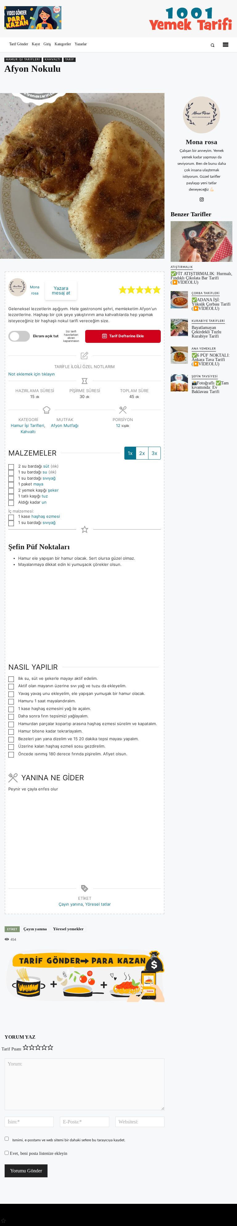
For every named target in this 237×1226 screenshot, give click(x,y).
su (45, 471)
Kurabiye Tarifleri (208, 321)
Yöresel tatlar (98, 904)
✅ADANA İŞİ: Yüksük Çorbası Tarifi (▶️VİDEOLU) (211, 304)
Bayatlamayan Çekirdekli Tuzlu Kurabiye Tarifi (206, 332)
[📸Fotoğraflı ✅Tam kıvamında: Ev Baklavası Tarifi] (179, 383)
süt (46, 466)
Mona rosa (201, 142)
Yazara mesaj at (61, 290)
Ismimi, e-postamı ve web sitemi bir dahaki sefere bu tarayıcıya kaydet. (68, 1140)
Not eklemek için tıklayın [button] (31, 373)
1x (130, 453)
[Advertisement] (84, 610)
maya (38, 483)
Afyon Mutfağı (64, 425)
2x (142, 453)
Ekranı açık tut (46, 336)
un (44, 502)
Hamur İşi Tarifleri (23, 59)
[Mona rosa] (201, 114)
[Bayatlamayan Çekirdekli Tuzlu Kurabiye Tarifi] (179, 327)
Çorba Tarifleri (206, 293)
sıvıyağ (49, 478)
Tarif (69, 59)
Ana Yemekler (204, 348)
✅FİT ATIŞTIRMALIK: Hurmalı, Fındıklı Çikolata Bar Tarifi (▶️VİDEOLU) (201, 278)
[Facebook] (184, 81)
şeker (53, 490)
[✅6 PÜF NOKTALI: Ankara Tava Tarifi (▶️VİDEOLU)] (179, 355)
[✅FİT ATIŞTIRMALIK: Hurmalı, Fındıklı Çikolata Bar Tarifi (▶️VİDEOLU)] (201, 241)
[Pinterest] (198, 81)
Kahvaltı (52, 59)
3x (154, 453)
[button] (212, 45)
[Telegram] (226, 81)
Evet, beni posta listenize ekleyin (38, 1153)
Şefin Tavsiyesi (205, 376)
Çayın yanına (71, 904)
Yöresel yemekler (68, 929)
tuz (45, 495)
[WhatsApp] (212, 81)
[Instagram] (201, 198)
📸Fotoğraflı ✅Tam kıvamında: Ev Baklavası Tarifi (210, 387)
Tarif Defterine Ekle (126, 336)
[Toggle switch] (19, 336)
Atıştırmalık (182, 267)
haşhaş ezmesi (45, 516)
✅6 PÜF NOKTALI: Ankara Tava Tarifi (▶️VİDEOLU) (211, 359)
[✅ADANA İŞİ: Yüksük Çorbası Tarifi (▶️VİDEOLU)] (179, 299)
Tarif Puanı (11, 1049)
